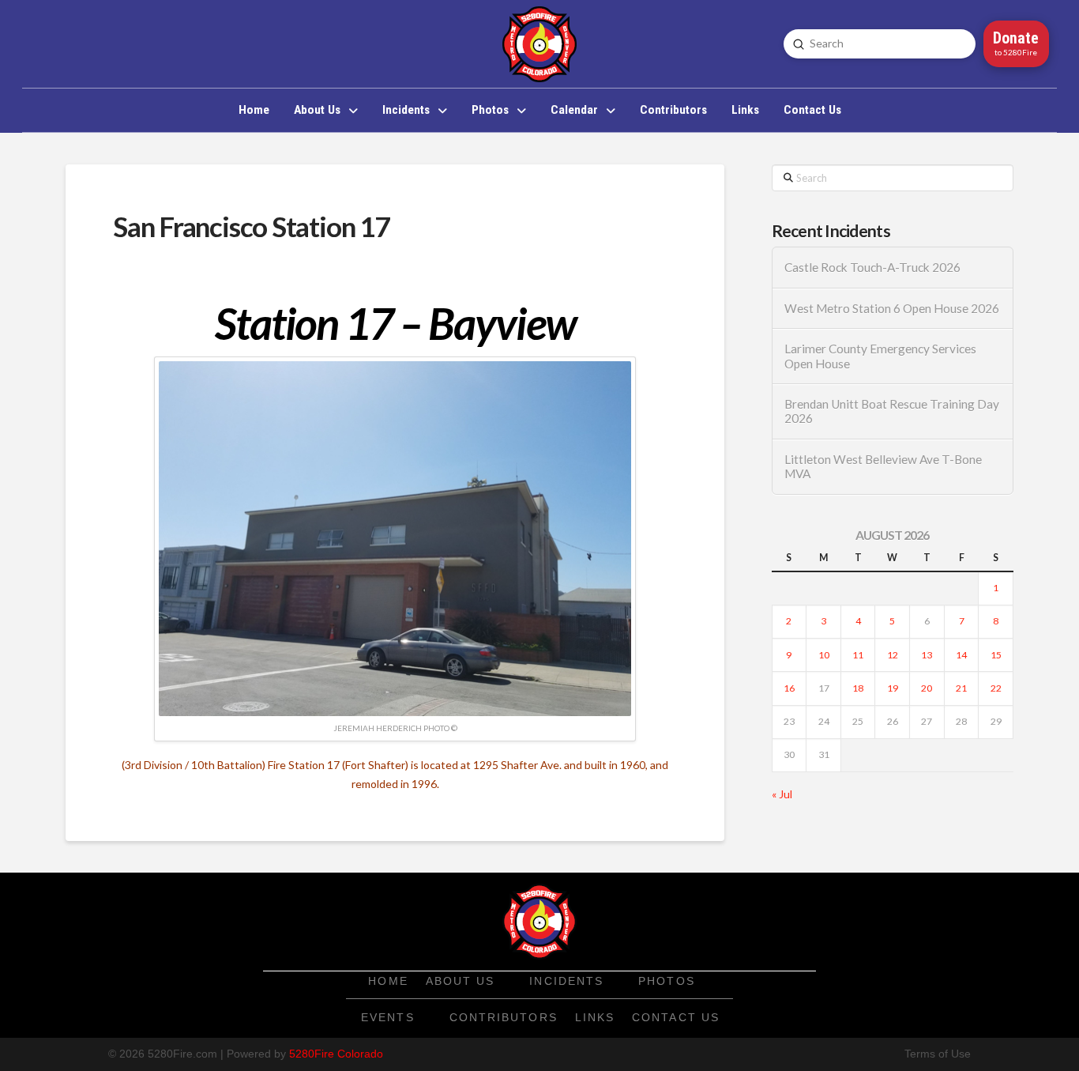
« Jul (782, 794)
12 (892, 655)
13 (926, 655)
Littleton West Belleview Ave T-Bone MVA (883, 466)
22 (996, 688)
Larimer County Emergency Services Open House (880, 356)
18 (857, 688)
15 (996, 655)
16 (789, 688)
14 (961, 655)
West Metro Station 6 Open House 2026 (891, 308)
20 (926, 688)
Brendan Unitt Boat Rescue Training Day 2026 (891, 411)
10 (823, 655)
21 (961, 688)
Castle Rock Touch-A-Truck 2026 (872, 267)
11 (857, 655)
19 (892, 688)
